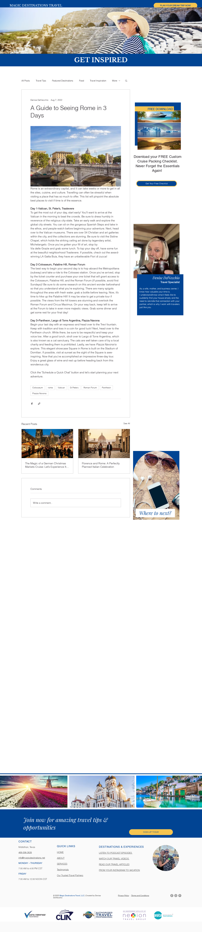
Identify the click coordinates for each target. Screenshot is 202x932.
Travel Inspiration (98, 80)
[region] (157, 270)
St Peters (74, 387)
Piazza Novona (39, 393)
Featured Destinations (62, 80)
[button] (175, 5)
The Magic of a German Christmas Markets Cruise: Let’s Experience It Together (45, 465)
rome (50, 387)
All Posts (25, 80)
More (114, 80)
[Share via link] (39, 403)
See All (126, 423)
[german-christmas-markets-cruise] (47, 443)
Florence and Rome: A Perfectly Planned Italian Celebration (101, 465)
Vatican (61, 387)
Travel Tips (41, 80)
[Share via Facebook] (31, 403)
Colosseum (37, 387)
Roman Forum (90, 387)
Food (81, 80)
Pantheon (106, 387)
